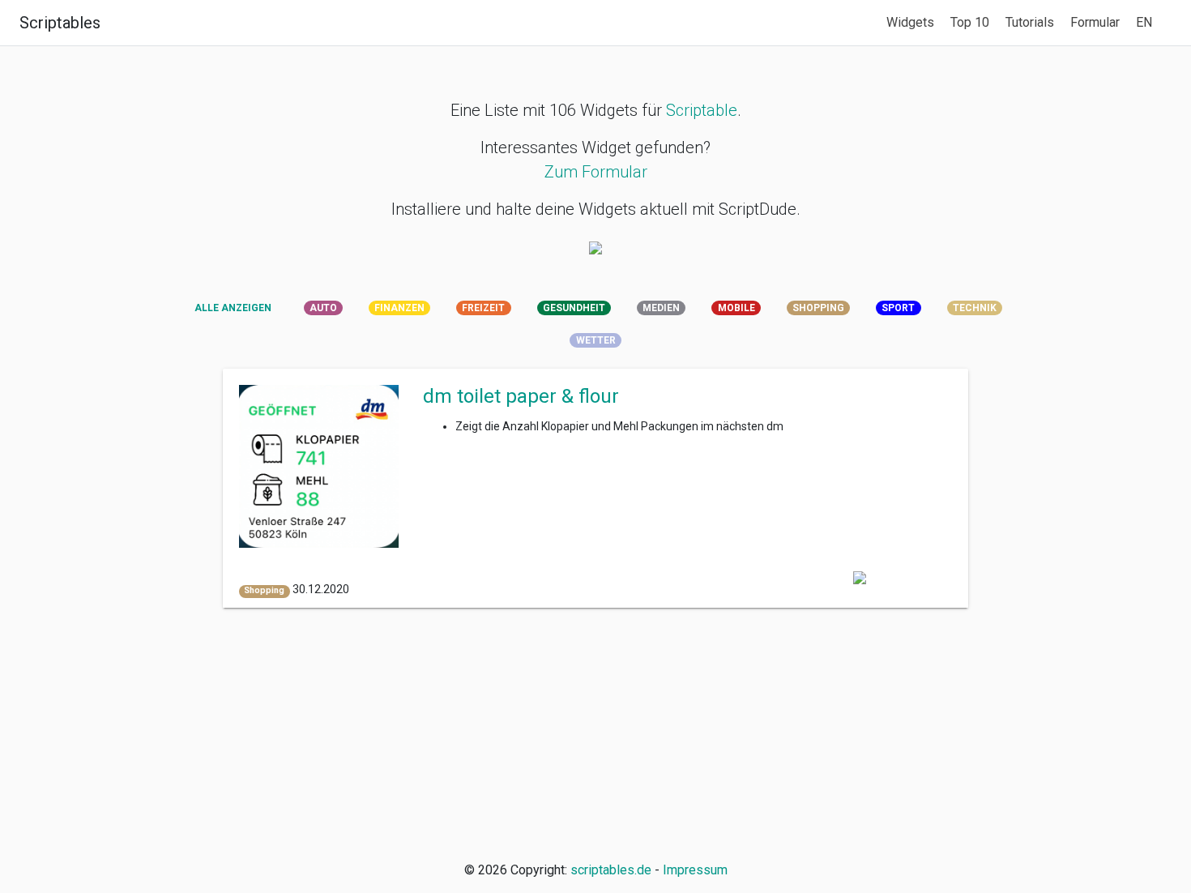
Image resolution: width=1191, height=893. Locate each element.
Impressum (695, 870)
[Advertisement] (595, 734)
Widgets (910, 22)
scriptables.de (610, 870)
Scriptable (701, 110)
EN (1144, 22)
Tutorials (1029, 22)
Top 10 (969, 22)
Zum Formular (595, 172)
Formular (1095, 22)
